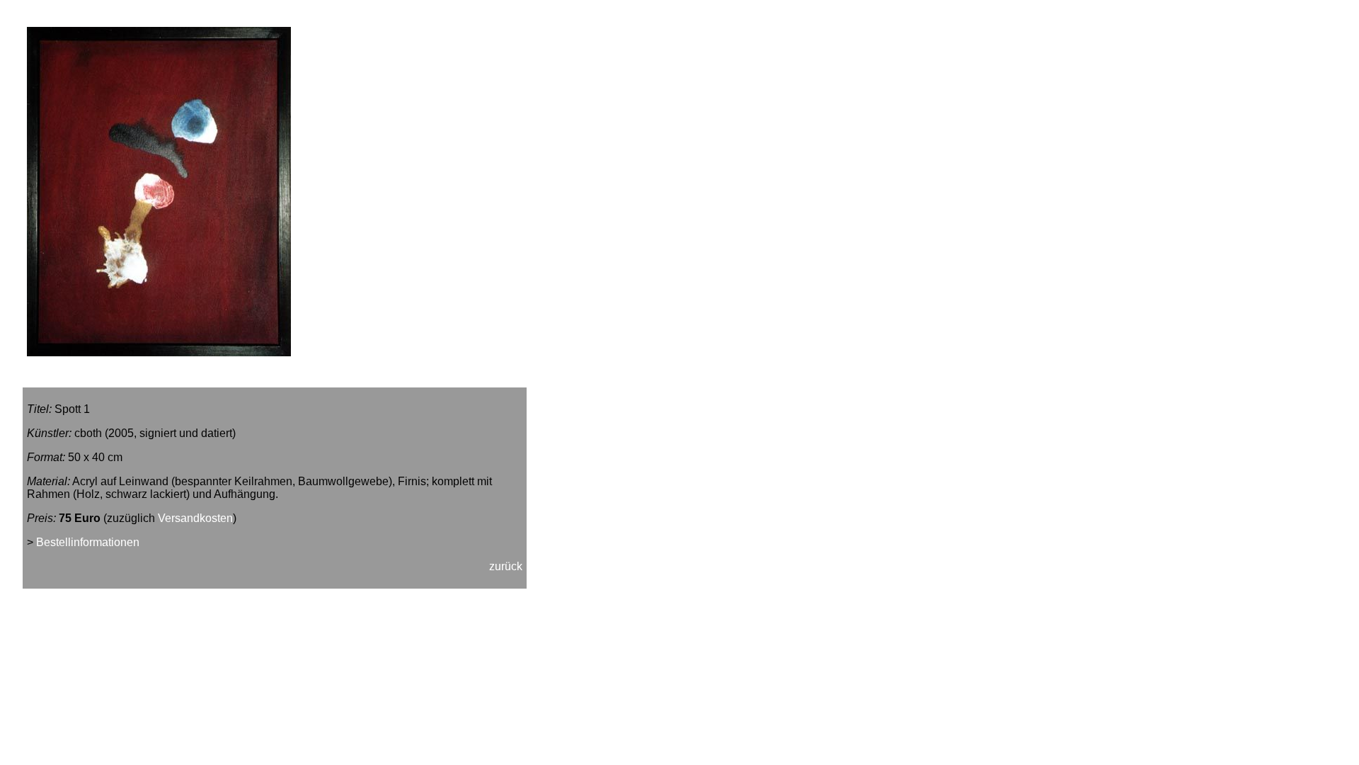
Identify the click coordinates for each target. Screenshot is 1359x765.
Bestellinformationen (87, 542)
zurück (505, 566)
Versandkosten (195, 518)
